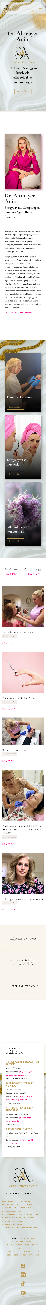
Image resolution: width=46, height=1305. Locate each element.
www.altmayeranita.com (16, 1075)
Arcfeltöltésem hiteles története (20, 698)
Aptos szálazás (24, 1201)
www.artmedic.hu (13, 1143)
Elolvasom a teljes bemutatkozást (18, 313)
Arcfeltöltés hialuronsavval (17, 1208)
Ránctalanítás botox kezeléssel (19, 1218)
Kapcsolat (34, 1255)
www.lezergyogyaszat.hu (16, 1100)
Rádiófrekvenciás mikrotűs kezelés (20, 1214)
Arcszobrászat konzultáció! (17, 632)
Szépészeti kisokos (16, 1255)
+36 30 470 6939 (25, 1096)
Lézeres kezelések (11, 1211)
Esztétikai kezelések (23, 1241)
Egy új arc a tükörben (14, 750)
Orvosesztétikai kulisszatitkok (23, 1251)
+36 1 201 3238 (25, 1118)
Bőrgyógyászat (15, 1245)
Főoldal (15, 1238)
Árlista (23, 1248)
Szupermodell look (12, 1224)
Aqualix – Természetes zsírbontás (19, 1228)
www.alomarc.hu (13, 1121)
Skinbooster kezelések (14, 1221)
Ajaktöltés (8, 1201)
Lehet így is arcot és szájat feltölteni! (22, 899)
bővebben (9, 643)
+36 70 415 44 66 (26, 1140)
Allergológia (32, 1245)
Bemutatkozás (28, 1238)
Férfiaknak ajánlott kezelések (18, 1204)
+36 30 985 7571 (25, 1072)
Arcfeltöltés (9, 636)
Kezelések (23, 91)
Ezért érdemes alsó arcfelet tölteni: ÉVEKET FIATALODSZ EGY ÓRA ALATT (22, 829)
